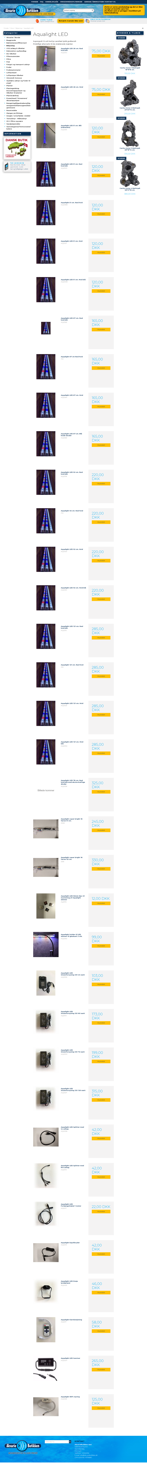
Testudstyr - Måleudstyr (16, 118)
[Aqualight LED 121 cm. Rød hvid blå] (45, 636)
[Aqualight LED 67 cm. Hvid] (45, 405)
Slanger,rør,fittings (14, 113)
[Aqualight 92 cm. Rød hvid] (45, 520)
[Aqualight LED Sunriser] (45, 1368)
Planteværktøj (12, 95)
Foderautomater (13, 70)
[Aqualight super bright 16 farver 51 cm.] (45, 829)
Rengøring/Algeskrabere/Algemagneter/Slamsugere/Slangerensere (18, 105)
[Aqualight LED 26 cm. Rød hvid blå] (45, 58)
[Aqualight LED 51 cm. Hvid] (45, 251)
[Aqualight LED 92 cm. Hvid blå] (45, 597)
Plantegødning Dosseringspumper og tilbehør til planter (15, 90)
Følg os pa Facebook (100, 19)
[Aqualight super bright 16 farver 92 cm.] (45, 867)
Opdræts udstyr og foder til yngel (18, 82)
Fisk (8, 62)
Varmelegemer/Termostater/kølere (18, 128)
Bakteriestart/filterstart (16, 43)
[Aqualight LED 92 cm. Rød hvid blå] (45, 482)
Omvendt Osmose (14, 78)
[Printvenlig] (143, 28)
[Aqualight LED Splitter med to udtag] (45, 1137)
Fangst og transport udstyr (18, 64)
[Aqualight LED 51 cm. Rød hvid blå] (45, 174)
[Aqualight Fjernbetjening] (45, 1329)
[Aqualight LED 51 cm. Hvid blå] (45, 289)
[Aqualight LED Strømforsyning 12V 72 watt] (45, 1060)
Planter (9, 86)
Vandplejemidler (13, 124)
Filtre (8, 59)
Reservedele (11, 110)
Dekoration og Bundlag (16, 51)
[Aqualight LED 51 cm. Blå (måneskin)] (45, 135)
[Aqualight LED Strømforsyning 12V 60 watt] (45, 1021)
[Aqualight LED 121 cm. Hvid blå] (45, 751)
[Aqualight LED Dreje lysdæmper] (45, 1291)
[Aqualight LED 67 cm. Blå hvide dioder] (45, 443)
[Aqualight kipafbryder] (45, 1252)
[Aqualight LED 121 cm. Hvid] (45, 713)
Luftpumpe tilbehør (14, 75)
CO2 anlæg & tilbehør (15, 48)
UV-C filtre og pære (14, 121)
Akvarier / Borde (13, 37)
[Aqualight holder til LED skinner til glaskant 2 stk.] (45, 944)
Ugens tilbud (46, 20)
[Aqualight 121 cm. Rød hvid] (45, 674)
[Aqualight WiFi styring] (45, 1406)
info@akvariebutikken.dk (89, 1455)
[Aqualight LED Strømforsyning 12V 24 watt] (45, 983)
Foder (8, 67)
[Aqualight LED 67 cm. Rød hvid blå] (45, 328)
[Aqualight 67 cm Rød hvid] (45, 366)
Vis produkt (101, 56)
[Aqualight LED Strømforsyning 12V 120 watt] (45, 1098)
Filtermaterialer (13, 56)
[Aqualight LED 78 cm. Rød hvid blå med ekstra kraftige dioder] (45, 790)
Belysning (10, 46)
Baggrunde (11, 40)
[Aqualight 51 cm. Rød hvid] (45, 212)
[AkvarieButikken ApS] (32, 11)
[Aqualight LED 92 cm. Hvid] (45, 559)
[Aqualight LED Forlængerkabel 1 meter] (45, 1214)
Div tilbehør (11, 54)
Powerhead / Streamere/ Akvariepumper (16, 99)
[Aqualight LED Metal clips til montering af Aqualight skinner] (45, 906)
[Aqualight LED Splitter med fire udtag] (45, 1175)
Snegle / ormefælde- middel (18, 116)
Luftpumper (11, 72)
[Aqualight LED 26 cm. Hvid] (45, 97)
